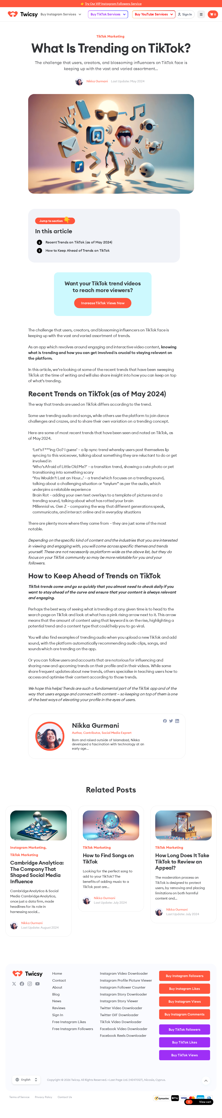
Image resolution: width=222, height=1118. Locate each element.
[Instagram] (30, 984)
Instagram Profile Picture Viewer (126, 980)
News (56, 1001)
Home (57, 973)
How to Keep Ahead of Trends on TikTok (78, 250)
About (57, 987)
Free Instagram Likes (69, 1022)
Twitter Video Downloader (121, 1008)
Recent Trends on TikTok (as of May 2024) (79, 242)
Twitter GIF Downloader (119, 1015)
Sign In (57, 1015)
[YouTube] (37, 984)
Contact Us (65, 1097)
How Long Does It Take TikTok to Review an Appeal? (182, 861)
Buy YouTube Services (151, 14)
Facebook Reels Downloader (123, 1035)
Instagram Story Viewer (119, 1001)
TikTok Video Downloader (121, 1022)
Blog (56, 994)
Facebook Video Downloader (123, 1029)
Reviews (58, 1008)
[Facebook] (22, 984)
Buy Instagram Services (58, 14)
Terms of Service (19, 1097)
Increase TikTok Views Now (102, 303)
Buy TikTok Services (105, 14)
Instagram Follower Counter (122, 987)
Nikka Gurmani (97, 81)
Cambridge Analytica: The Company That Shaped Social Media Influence (37, 872)
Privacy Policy (43, 1097)
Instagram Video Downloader (124, 973)
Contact (59, 980)
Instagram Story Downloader (123, 994)
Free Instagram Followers (72, 1029)
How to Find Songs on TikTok (108, 858)
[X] (14, 984)
